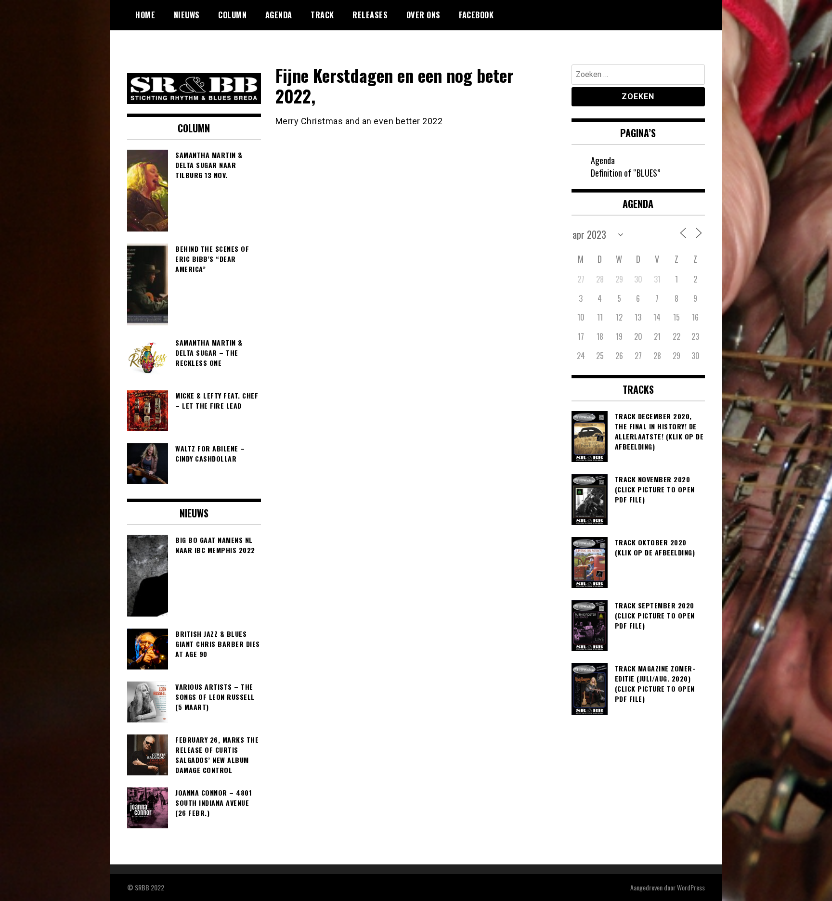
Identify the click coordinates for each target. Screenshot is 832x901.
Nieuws (187, 15)
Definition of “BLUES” (625, 173)
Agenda (278, 15)
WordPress (691, 887)
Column (232, 15)
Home (145, 15)
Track (322, 15)
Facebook (476, 15)
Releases (370, 15)
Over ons (423, 15)
